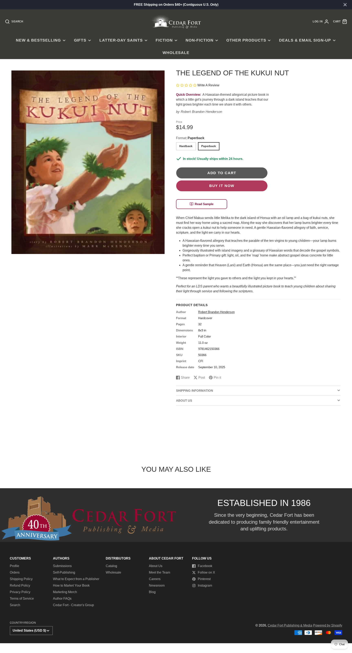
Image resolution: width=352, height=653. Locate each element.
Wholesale (176, 53)
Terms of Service (22, 598)
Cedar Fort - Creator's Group (73, 605)
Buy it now (221, 186)
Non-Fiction (199, 40)
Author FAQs (62, 598)
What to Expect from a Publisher (76, 579)
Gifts (80, 40)
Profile (14, 566)
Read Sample (204, 204)
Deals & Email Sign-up (305, 40)
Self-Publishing (64, 572)
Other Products (246, 40)
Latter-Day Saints (121, 40)
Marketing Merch (65, 592)
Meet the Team (159, 572)
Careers (155, 579)
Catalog (111, 566)
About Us (155, 566)
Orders (15, 572)
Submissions (62, 566)
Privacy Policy (20, 592)
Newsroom (157, 585)
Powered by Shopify (327, 625)
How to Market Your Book (71, 585)
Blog (152, 592)
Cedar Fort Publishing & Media (290, 625)
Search (15, 605)
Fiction (164, 40)
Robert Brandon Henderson (201, 112)
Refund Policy (20, 585)
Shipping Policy (21, 579)
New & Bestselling (38, 40)
